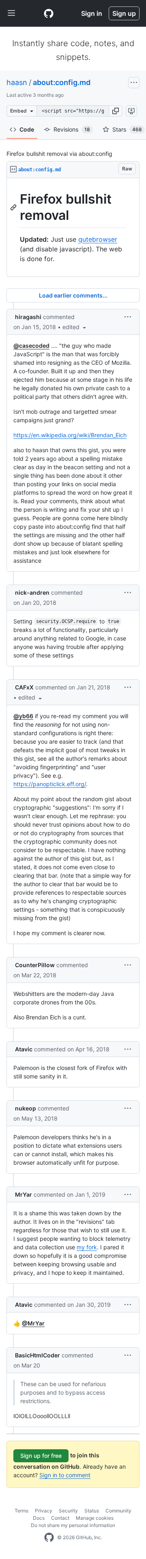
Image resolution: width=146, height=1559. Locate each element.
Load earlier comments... (73, 295)
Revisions (72, 129)
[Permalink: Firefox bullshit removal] (14, 207)
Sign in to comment (64, 1475)
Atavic (23, 1049)
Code (26, 129)
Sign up (124, 13)
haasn (16, 82)
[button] (115, 111)
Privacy (43, 1511)
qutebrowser (97, 239)
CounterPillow (35, 964)
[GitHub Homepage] (49, 1537)
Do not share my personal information (73, 1525)
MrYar (23, 1194)
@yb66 (23, 716)
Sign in (91, 13)
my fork (87, 1247)
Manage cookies (95, 1518)
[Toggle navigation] (11, 13)
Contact (60, 1518)
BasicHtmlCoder (37, 1355)
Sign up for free (41, 1455)
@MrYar (33, 1323)
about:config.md (61, 82)
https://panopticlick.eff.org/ (49, 784)
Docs (39, 1518)
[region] (73, 227)
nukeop (25, 1108)
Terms (21, 1511)
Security (68, 1511)
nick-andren (32, 592)
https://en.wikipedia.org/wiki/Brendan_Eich (70, 435)
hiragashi (28, 316)
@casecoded (31, 345)
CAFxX (24, 687)
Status (91, 1511)
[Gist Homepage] (49, 13)
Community (118, 1511)
